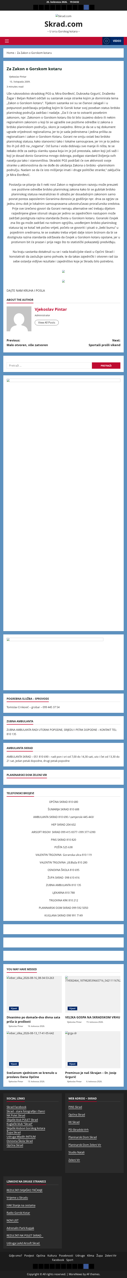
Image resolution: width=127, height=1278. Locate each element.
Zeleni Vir (74, 1160)
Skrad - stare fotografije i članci (26, 1111)
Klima (90, 1255)
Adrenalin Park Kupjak (20, 1228)
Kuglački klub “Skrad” (20, 1124)
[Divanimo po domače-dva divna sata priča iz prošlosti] (34, 994)
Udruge (80, 1255)
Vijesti (14, 1008)
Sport (69, 1260)
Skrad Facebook (16, 1107)
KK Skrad (74, 1122)
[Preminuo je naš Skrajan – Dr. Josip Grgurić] (92, 1049)
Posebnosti (66, 1255)
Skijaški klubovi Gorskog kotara (26, 1128)
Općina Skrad (15, 1145)
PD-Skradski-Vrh (78, 1130)
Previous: (27, 342)
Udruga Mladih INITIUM (21, 1136)
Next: (104, 342)
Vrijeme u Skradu (17, 1197)
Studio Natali (76, 1152)
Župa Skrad (14, 1132)
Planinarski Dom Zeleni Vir (84, 1145)
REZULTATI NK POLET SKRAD (25, 1235)
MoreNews (75, 1274)
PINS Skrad (75, 1107)
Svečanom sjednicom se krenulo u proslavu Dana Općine (32, 1075)
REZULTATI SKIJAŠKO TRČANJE (24, 1190)
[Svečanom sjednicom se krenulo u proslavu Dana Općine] (34, 1049)
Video (117, 41)
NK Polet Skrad (16, 1115)
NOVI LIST (13, 1220)
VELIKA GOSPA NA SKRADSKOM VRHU (92, 1017)
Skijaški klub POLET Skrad (22, 1120)
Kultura (52, 1255)
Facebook (58, 1260)
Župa (99, 1255)
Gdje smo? (15, 1255)
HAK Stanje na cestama (21, 1205)
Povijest (29, 1255)
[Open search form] (99, 41)
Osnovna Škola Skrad (20, 1141)
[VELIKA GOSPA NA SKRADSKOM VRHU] (92, 994)
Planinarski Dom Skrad (82, 1137)
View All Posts (46, 322)
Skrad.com (63, 24)
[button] (6, 41)
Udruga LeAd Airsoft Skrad (23, 1243)
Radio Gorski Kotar (18, 1213)
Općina (40, 1255)
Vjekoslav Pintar (17, 76)
